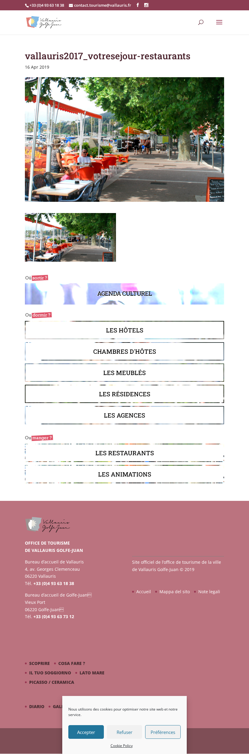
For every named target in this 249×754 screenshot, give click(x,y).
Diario (36, 706)
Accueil (143, 591)
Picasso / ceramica (51, 682)
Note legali (209, 591)
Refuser (124, 732)
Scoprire (39, 663)
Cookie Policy (122, 745)
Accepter (86, 732)
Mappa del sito (174, 591)
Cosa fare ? (71, 663)
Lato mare (92, 673)
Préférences (163, 732)
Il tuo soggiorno (50, 673)
